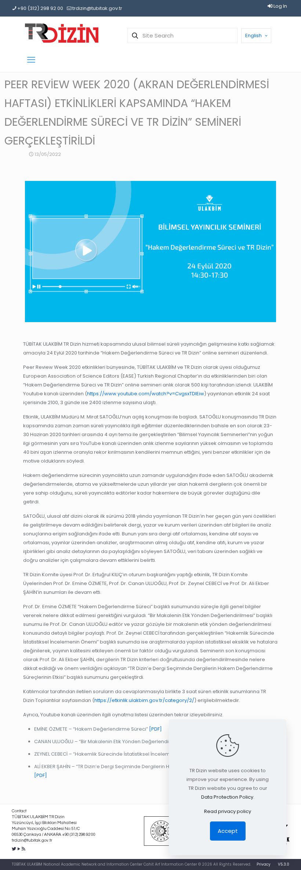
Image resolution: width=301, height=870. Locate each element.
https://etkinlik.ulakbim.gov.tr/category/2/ (144, 700)
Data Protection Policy (227, 797)
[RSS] (23, 848)
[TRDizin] (61, 33)
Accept (228, 831)
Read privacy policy (227, 811)
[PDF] (155, 728)
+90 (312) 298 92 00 (40, 8)
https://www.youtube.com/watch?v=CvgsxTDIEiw (145, 393)
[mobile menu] (31, 60)
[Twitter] (14, 848)
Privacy (264, 864)
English (253, 35)
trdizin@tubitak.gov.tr (97, 8)
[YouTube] (19, 848)
